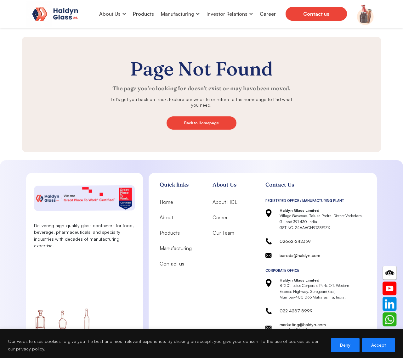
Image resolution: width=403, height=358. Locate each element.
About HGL (225, 202)
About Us (110, 14)
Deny (345, 345)
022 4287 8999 (296, 310)
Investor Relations (227, 14)
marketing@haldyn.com (303, 324)
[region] (201, 343)
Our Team (223, 233)
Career (268, 14)
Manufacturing (177, 14)
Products (143, 14)
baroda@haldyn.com (300, 255)
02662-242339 (295, 241)
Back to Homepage (201, 122)
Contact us (316, 14)
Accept (378, 345)
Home (166, 202)
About (166, 217)
